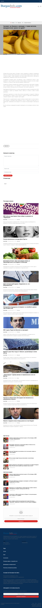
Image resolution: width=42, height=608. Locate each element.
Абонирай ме (21, 521)
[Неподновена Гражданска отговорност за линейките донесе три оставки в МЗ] (21, 299)
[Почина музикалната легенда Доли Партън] (21, 232)
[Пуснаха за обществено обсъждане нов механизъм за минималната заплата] (21, 390)
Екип (4, 554)
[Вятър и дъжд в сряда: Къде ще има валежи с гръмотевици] (5, 460)
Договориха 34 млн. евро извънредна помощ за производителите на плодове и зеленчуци (16, 261)
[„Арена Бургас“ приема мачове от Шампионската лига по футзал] (21, 367)
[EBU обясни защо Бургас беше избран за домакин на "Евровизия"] (21, 208)
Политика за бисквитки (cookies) (10, 567)
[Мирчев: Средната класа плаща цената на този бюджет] (21, 413)
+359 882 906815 (25, 542)
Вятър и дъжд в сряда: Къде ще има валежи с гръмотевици (21, 458)
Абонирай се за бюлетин (21, 596)
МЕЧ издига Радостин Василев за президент (15, 330)
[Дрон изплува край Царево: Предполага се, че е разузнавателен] (21, 276)
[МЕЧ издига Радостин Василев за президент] (21, 322)
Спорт (18, 378)
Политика (18, 264)
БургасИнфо (5, 54)
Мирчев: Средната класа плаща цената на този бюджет (18, 420)
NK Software (2, 604)
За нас (4, 551)
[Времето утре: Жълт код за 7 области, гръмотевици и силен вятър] (21, 344)
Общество (18, 54)
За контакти (39, 603)
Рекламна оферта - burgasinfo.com (10, 561)
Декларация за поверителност (9, 564)
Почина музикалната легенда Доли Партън (15, 239)
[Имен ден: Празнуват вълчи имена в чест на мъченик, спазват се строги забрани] (5, 453)
